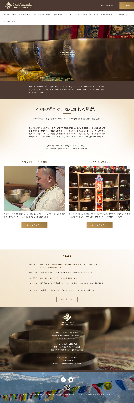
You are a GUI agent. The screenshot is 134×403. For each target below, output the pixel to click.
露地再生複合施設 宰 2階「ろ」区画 (67, 350)
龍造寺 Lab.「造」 (67, 338)
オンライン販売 (9, 21)
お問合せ (127, 5)
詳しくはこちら (34, 225)
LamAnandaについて (108, 5)
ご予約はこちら (123, 14)
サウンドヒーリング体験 (21, 14)
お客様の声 (58, 14)
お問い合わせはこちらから (67, 357)
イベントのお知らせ (83, 14)
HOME (6, 14)
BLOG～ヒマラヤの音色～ (104, 14)
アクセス (69, 14)
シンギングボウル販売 (42, 14)
